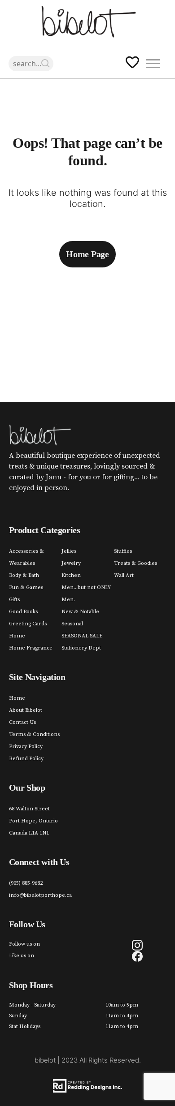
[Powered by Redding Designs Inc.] (87, 1086)
